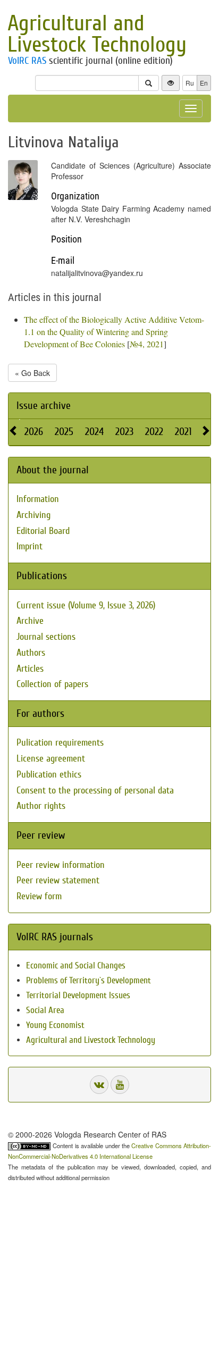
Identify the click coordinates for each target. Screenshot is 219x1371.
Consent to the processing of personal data (95, 790)
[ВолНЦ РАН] (99, 1084)
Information (37, 499)
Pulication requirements (60, 742)
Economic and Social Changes (75, 965)
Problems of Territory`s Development (88, 980)
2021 (183, 431)
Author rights (40, 806)
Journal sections (45, 636)
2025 (64, 431)
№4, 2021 (147, 343)
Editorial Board (43, 531)
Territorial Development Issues (78, 995)
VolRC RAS (27, 60)
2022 (154, 431)
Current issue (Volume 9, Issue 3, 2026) (85, 605)
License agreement (50, 758)
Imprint (29, 546)
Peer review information (60, 865)
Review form (39, 896)
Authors (30, 652)
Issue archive (43, 405)
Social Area (45, 1010)
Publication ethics (48, 774)
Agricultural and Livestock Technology (97, 34)
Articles (30, 668)
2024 (94, 431)
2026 (33, 431)
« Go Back (32, 372)
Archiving (33, 515)
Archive (30, 620)
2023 (124, 431)
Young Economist (55, 1025)
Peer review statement (57, 880)
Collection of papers (52, 684)
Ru (190, 82)
